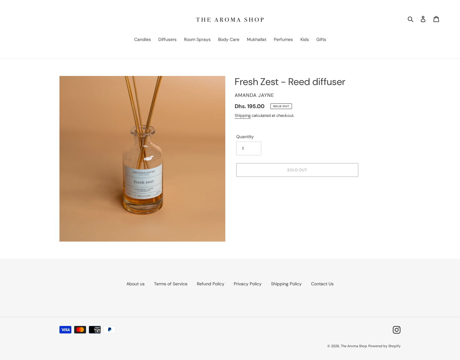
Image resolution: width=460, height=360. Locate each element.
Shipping (243, 115)
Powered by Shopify (384, 346)
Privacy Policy (248, 284)
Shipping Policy (286, 284)
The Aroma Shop (354, 346)
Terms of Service (170, 284)
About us (135, 284)
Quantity (245, 136)
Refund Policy (210, 284)
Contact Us (322, 284)
